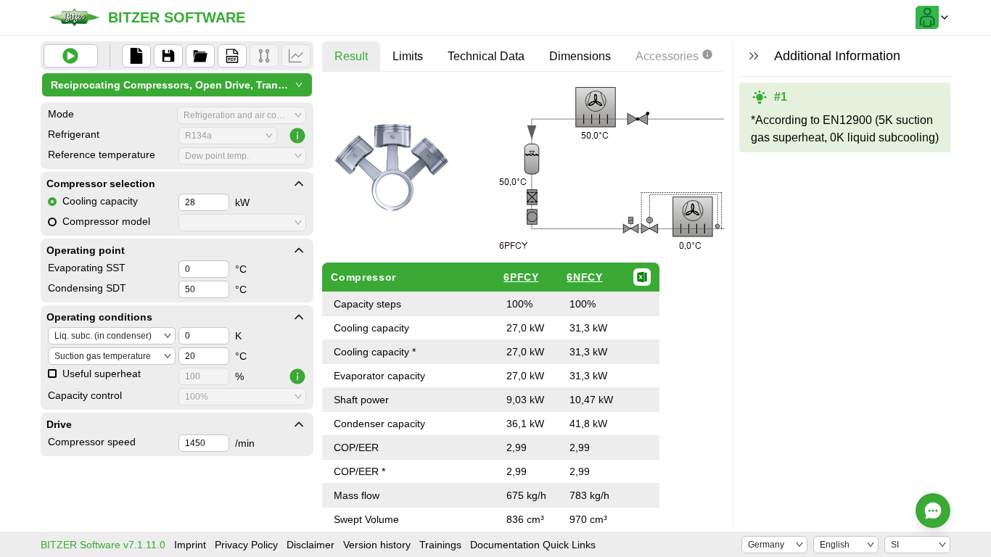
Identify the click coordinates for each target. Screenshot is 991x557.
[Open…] (200, 55)
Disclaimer (310, 544)
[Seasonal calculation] (296, 55)
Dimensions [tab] (580, 56)
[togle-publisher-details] (299, 183)
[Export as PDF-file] (232, 55)
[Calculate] (71, 55)
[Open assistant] (933, 510)
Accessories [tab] (667, 56)
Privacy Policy (246, 544)
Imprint (190, 544)
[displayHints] (753, 55)
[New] (136, 55)
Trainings (440, 544)
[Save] (168, 55)
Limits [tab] (407, 56)
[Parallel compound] (264, 55)
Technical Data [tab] (486, 56)
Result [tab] (351, 56)
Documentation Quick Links (533, 544)
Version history (377, 544)
